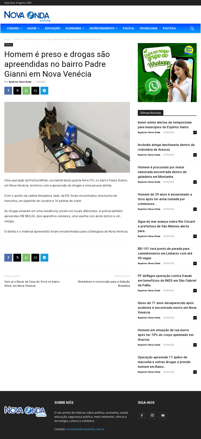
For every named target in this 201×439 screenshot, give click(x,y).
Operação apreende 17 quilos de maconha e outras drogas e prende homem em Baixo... (164, 362)
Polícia (17, 39)
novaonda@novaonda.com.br (85, 429)
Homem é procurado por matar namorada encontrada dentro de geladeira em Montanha (162, 172)
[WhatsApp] (26, 91)
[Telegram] (44, 91)
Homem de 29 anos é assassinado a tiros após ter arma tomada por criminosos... (165, 199)
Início (7, 39)
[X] (17, 91)
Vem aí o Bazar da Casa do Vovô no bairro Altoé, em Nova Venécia (32, 284)
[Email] (35, 91)
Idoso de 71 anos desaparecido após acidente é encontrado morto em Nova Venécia (167, 307)
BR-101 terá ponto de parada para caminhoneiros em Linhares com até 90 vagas (165, 253)
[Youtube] (163, 416)
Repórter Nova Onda (20, 81)
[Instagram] (152, 415)
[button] (192, 28)
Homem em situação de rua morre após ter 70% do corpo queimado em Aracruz (166, 334)
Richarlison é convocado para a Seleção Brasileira (104, 284)
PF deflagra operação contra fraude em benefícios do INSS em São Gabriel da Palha (167, 280)
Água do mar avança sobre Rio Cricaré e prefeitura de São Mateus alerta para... (166, 226)
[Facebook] (8, 91)
